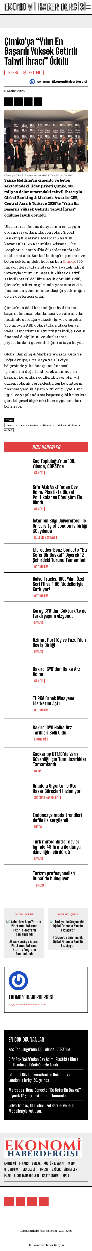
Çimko (69, 261)
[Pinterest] (28, 101)
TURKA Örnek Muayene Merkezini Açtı (53, 701)
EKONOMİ (40, 739)
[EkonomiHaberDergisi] (33, 81)
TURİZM (39, 885)
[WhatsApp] (38, 101)
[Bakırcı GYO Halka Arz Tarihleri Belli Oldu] (16, 733)
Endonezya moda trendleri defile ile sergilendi (57, 817)
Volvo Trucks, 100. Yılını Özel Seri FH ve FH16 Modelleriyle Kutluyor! (58, 584)
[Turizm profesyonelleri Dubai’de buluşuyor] (16, 879)
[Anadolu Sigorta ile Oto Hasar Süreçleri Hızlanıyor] (16, 791)
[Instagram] (20, 1201)
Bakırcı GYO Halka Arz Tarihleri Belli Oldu (52, 730)
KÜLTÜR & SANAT (44, 537)
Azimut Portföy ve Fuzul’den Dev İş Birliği (59, 642)
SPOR (37, 771)
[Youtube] (44, 1201)
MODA (38, 827)
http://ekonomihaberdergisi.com (27, 1004)
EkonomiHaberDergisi (69, 82)
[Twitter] (18, 101)
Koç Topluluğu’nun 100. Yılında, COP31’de (54, 463)
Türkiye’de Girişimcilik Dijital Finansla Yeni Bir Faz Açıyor (67, 941)
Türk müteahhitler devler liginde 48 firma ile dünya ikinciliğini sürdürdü (57, 847)
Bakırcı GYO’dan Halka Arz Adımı (56, 671)
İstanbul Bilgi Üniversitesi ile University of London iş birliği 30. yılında (60, 526)
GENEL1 (38, 473)
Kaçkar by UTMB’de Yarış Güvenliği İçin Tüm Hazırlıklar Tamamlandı (59, 759)
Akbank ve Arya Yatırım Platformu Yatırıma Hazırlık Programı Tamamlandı (24, 947)
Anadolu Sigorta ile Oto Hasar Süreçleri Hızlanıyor (57, 788)
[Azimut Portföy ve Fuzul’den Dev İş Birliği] (16, 645)
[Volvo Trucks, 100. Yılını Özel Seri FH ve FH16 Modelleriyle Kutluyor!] (16, 587)
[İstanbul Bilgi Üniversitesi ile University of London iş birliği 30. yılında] (16, 528)
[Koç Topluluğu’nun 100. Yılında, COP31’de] (16, 466)
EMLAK (38, 622)
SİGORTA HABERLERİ (46, 797)
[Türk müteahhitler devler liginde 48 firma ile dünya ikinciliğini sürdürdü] (16, 850)
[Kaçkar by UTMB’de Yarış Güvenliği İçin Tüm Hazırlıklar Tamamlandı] (16, 762)
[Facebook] (8, 101)
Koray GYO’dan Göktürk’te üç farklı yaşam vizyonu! (59, 613)
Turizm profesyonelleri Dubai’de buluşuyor (54, 875)
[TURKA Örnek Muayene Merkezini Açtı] (16, 704)
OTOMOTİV (41, 567)
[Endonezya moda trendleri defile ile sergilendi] (16, 820)
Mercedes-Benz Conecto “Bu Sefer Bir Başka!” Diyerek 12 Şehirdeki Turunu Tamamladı (60, 555)
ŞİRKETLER (31, 72)
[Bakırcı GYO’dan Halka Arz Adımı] (16, 674)
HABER (13, 72)
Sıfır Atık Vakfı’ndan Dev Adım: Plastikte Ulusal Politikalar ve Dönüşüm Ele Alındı (57, 495)
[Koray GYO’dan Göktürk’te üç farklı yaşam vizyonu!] (16, 616)
